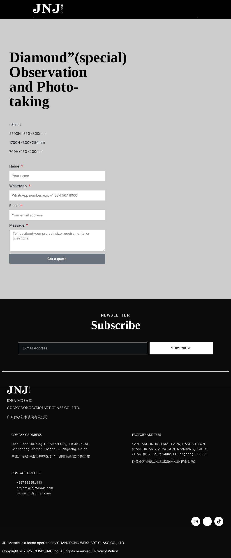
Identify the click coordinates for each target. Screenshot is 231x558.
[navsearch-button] (182, 8)
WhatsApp (18, 186)
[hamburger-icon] (194, 8)
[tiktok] (218, 521)
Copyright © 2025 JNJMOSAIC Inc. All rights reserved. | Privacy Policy (60, 551)
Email (14, 205)
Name (14, 166)
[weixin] (207, 521)
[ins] (195, 521)
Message (17, 225)
